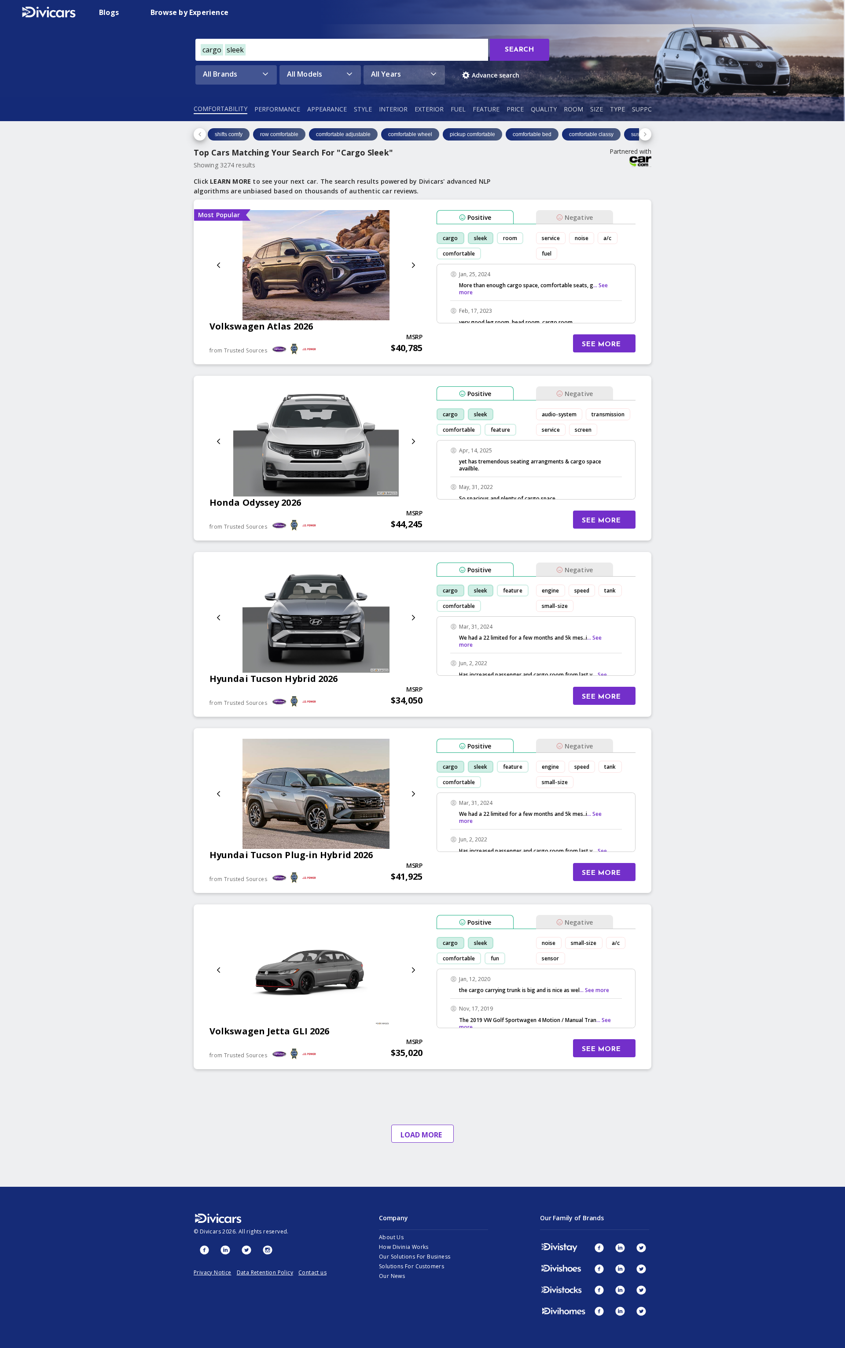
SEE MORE (601, 344)
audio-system (559, 414)
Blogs (109, 12)
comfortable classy (591, 134)
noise (582, 238)
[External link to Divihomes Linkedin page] (620, 1311)
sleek (481, 238)
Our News (392, 1276)
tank (610, 590)
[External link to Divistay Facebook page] (599, 1247)
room (510, 238)
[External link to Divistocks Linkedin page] (620, 1289)
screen (583, 429)
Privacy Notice (212, 1272)
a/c (607, 238)
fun (495, 958)
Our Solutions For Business (414, 1256)
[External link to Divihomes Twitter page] (641, 1311)
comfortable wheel (410, 134)
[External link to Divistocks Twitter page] (641, 1289)
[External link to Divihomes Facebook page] (599, 1311)
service (551, 238)
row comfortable (279, 134)
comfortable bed (532, 134)
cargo (450, 238)
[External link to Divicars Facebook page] (204, 1249)
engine (550, 590)
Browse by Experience (189, 12)
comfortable (459, 253)
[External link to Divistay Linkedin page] (620, 1247)
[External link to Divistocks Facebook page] (599, 1289)
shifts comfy (228, 134)
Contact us (312, 1272)
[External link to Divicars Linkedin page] (225, 1249)
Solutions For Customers (411, 1266)
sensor (550, 958)
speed (582, 590)
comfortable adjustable (343, 134)
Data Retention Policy (265, 1272)
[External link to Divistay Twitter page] (641, 1247)
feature (500, 429)
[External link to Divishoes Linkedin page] (620, 1268)
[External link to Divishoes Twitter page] (641, 1268)
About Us (391, 1237)
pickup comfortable (472, 134)
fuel (546, 253)
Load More (421, 1135)
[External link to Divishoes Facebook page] (599, 1268)
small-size (555, 606)
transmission (608, 414)
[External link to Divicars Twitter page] (246, 1249)
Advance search (495, 75)
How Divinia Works (404, 1247)
